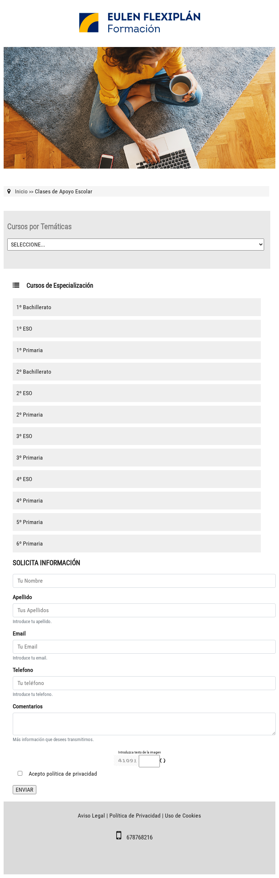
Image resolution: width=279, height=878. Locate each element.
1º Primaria (29, 350)
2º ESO (24, 393)
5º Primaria (29, 522)
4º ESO (24, 479)
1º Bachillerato (33, 307)
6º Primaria (29, 543)
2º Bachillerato (33, 371)
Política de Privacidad (135, 815)
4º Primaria (29, 500)
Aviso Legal (91, 815)
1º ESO (24, 328)
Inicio (21, 191)
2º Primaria (29, 414)
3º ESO (24, 436)
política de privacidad (71, 773)
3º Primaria (29, 457)
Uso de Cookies (183, 815)
